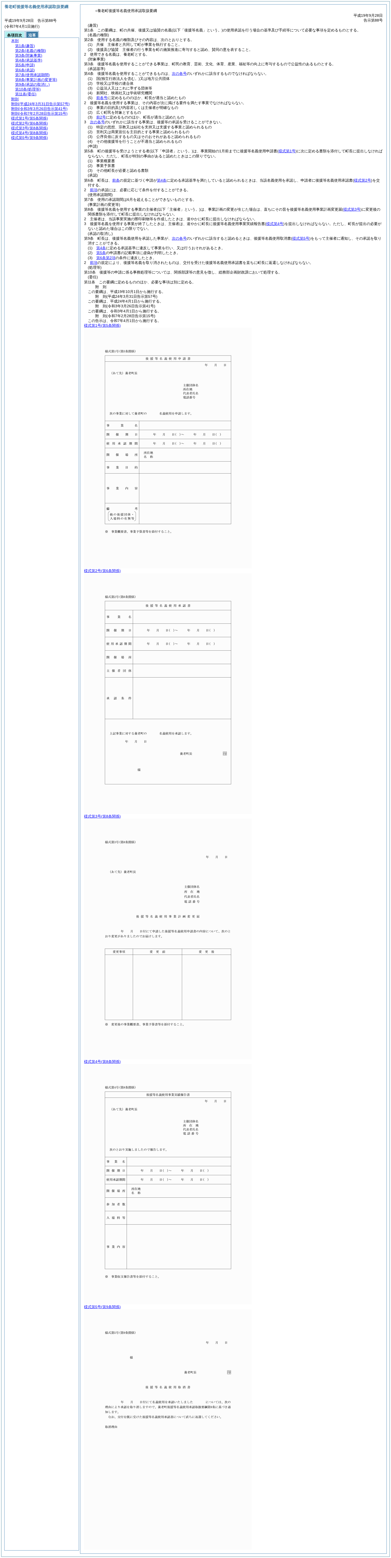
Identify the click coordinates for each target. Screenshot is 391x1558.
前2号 (101, 117)
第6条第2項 (105, 258)
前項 (93, 190)
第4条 (162, 180)
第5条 (101, 253)
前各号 (101, 98)
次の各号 (179, 73)
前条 (116, 180)
